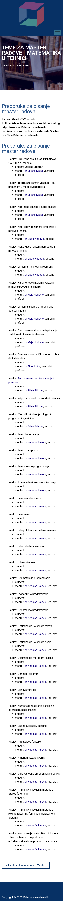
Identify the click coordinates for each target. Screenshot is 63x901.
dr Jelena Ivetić (34, 170)
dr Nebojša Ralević (35, 442)
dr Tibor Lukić (32, 366)
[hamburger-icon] (57, 32)
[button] (26, 865)
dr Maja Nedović (34, 294)
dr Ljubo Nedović (34, 238)
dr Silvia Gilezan (34, 390)
